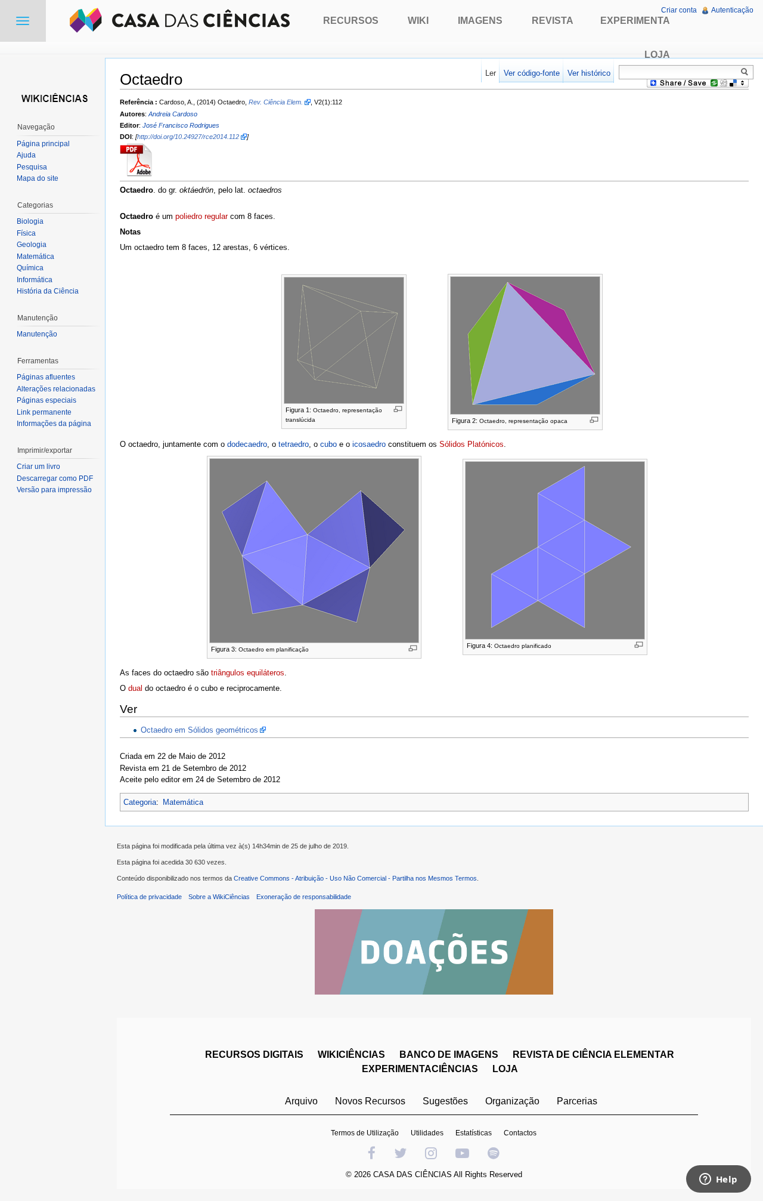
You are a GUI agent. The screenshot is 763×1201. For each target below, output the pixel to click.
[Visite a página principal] (52, 97)
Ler (490, 73)
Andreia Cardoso (172, 114)
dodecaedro (247, 444)
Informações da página (54, 423)
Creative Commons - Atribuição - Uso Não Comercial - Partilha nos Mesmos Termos (355, 878)
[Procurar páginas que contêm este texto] (746, 72)
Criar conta (679, 10)
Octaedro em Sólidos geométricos (199, 729)
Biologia (30, 221)
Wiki (418, 21)
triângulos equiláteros (247, 672)
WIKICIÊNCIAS (351, 1054)
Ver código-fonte (532, 73)
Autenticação (732, 10)
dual (135, 688)
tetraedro (293, 444)
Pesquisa (32, 167)
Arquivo (301, 1101)
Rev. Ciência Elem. (276, 102)
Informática (34, 280)
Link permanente (44, 412)
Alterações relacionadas (56, 389)
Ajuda (26, 155)
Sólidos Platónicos (471, 444)
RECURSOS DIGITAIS (254, 1054)
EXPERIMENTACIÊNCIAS (420, 1069)
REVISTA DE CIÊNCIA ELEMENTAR (593, 1054)
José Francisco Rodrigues (180, 125)
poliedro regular (201, 216)
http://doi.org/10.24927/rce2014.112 (188, 136)
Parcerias (577, 1101)
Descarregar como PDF (55, 478)
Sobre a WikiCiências (219, 896)
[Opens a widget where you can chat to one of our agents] (718, 1180)
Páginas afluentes (46, 377)
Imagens (480, 21)
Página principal (43, 144)
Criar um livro (38, 466)
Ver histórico (588, 73)
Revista (552, 21)
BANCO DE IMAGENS (448, 1054)
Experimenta (635, 21)
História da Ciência (48, 291)
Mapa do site (37, 178)
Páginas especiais (46, 400)
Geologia (31, 244)
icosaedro (369, 444)
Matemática (183, 802)
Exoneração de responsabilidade (303, 896)
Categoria (139, 802)
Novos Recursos (370, 1101)
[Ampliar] (397, 409)
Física (26, 233)
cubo (328, 444)
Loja (657, 55)
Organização (512, 1101)
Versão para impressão (54, 490)
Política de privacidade (149, 896)
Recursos (351, 21)
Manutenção (37, 334)
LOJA (505, 1069)
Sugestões (445, 1101)
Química (30, 268)
